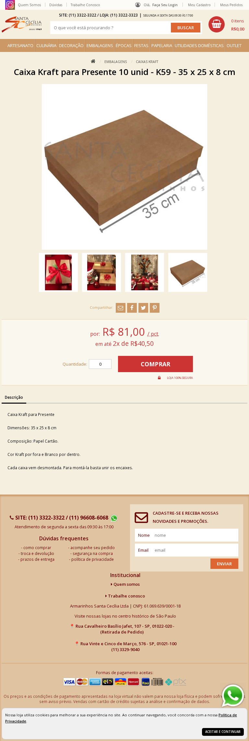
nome (144, 535)
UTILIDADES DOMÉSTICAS (199, 45)
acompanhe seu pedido (92, 547)
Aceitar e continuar (223, 732)
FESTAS (141, 45)
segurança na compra (93, 553)
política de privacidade (92, 559)
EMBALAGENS (100, 45)
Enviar (224, 564)
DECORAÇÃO (71, 45)
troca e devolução (37, 553)
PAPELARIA (161, 45)
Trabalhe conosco (126, 596)
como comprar (37, 547)
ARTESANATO (20, 45)
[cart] (226, 24)
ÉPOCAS (124, 45)
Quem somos (126, 584)
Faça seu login (165, 5)
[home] (22, 24)
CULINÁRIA (46, 45)
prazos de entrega (37, 559)
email (143, 550)
